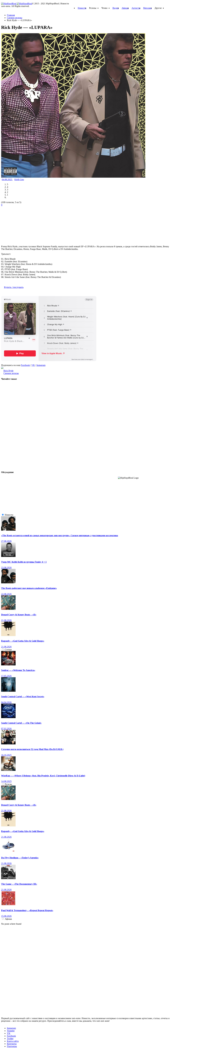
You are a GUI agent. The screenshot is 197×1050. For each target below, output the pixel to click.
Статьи (8, 649)
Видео (115, 8)
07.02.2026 (6, 728)
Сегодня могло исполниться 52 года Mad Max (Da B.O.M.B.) (32, 749)
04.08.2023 (7, 179)
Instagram (40, 365)
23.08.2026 (6, 567)
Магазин (147, 8)
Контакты (12, 1043)
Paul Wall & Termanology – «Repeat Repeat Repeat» (27, 910)
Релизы (8, 784)
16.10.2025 (6, 755)
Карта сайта (13, 1041)
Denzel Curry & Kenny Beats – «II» (18, 614)
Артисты (136, 8)
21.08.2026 (6, 620)
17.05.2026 (6, 676)
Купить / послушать (14, 287)
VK (33, 365)
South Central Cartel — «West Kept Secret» (22, 696)
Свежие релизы (11, 373)
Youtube (11, 1030)
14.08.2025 (6, 781)
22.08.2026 (6, 594)
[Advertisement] (22, 224)
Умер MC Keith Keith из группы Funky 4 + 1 (24, 562)
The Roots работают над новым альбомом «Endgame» (29, 588)
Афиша (125, 8)
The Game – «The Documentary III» (19, 884)
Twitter (10, 1038)
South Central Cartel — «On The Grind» (21, 723)
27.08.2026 (6, 541)
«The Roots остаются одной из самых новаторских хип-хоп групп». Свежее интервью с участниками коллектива (59, 535)
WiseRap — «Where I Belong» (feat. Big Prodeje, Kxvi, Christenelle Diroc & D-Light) (43, 775)
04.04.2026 (6, 702)
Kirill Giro (19, 179)
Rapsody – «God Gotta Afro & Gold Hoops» (22, 641)
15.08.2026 (6, 916)
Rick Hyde (8, 370)
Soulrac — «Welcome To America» (18, 670)
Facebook (25, 365)
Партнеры (12, 1046)
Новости (82, 8)
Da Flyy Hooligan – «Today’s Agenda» (20, 857)
